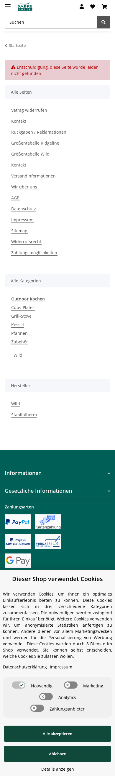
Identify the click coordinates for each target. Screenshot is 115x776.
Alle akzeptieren (57, 733)
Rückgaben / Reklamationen (38, 132)
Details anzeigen (57, 769)
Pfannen (19, 333)
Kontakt (18, 121)
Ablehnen (57, 753)
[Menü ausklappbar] (8, 3)
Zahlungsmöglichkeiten (34, 252)
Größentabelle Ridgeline (35, 143)
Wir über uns (24, 187)
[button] (81, 6)
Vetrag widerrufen (29, 110)
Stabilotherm (24, 414)
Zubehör (19, 342)
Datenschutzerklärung (25, 667)
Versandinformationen (33, 176)
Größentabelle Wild (30, 154)
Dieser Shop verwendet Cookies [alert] (57, 579)
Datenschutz (23, 209)
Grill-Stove (21, 316)
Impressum (22, 220)
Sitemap (19, 230)
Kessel (17, 324)
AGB (15, 198)
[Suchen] (103, 22)
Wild (18, 355)
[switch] (18, 685)
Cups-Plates (22, 307)
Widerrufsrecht (26, 241)
